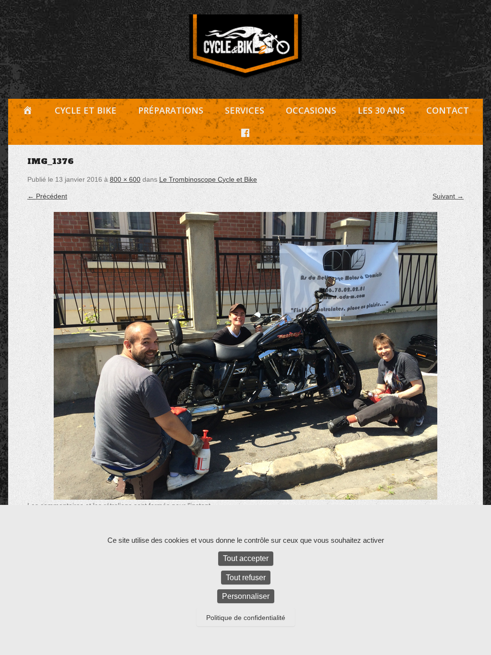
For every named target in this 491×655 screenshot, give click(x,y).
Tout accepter (246, 558)
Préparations (170, 110)
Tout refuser (246, 577)
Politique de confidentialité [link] (245, 617)
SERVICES (244, 110)
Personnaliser (245, 596)
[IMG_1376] (245, 356)
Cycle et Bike (86, 110)
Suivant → (448, 196)
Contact (447, 110)
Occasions (311, 110)
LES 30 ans (381, 110)
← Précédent (47, 196)
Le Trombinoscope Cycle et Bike (208, 179)
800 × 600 (125, 179)
